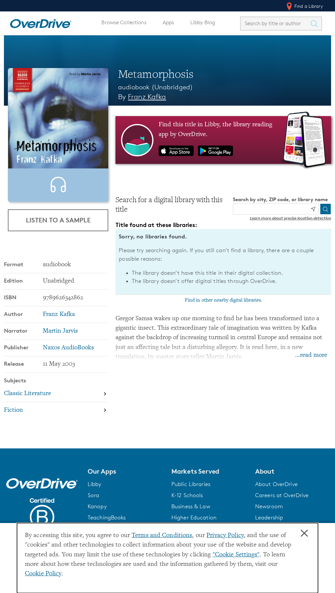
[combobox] (275, 23)
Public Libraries (190, 484)
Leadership (269, 517)
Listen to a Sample (58, 220)
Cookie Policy (43, 574)
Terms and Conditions (162, 535)
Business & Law (190, 506)
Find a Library (308, 6)
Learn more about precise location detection (290, 218)
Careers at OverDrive (282, 495)
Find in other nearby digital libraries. (223, 300)
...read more (311, 355)
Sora (93, 495)
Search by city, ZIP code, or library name (280, 199)
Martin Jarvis (60, 331)
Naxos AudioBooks (68, 348)
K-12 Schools (187, 495)
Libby (94, 484)
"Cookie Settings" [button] (236, 555)
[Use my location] (313, 209)
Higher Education (194, 517)
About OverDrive (276, 484)
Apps (168, 22)
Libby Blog (202, 22)
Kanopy (97, 506)
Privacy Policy (225, 535)
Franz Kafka (147, 97)
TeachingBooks (107, 517)
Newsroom (269, 506)
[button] (126, 471)
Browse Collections (123, 22)
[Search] (325, 209)
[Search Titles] (316, 23)
